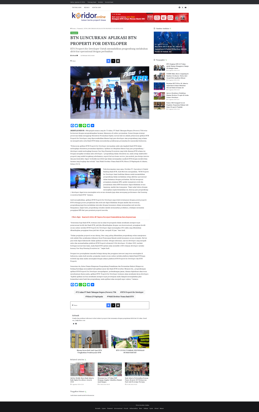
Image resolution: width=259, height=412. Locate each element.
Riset (140, 408)
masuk (79, 395)
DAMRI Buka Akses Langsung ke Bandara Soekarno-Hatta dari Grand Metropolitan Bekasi (177, 76)
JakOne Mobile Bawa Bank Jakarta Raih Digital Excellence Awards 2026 (82, 380)
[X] (113, 61)
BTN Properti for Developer (132, 292)
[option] (171, 43)
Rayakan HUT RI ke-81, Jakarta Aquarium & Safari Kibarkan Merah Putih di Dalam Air (177, 86)
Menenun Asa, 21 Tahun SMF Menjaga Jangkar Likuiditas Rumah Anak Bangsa (110, 380)
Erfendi (74, 55)
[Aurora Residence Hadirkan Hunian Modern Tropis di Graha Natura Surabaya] (159, 96)
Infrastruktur (134, 408)
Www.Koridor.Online (142, 405)
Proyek (126, 408)
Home (74, 28)
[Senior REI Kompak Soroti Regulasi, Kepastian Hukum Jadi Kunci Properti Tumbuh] (159, 105)
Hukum (146, 408)
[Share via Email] (118, 61)
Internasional (118, 408)
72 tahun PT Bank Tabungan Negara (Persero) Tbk (96, 292)
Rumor (162, 408)
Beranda (97, 408)
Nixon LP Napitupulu (95, 297)
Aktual (156, 408)
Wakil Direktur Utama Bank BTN (121, 297)
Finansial (80, 28)
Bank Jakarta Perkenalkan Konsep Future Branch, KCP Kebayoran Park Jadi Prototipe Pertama (136, 380)
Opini (151, 408)
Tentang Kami (92, 2)
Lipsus (104, 408)
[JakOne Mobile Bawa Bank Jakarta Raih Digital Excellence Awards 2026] (82, 369)
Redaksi (100, 2)
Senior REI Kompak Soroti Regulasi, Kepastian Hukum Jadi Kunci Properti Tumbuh (177, 105)
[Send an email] (77, 55)
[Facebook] (108, 61)
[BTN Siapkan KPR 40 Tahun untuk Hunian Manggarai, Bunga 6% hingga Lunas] (159, 67)
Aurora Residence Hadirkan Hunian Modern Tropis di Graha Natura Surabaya (171, 49)
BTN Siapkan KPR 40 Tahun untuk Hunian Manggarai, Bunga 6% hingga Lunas (177, 66)
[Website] (73, 324)
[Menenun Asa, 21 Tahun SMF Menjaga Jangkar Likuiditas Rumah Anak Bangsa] (110, 369)
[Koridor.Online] (89, 16)
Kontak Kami (109, 2)
